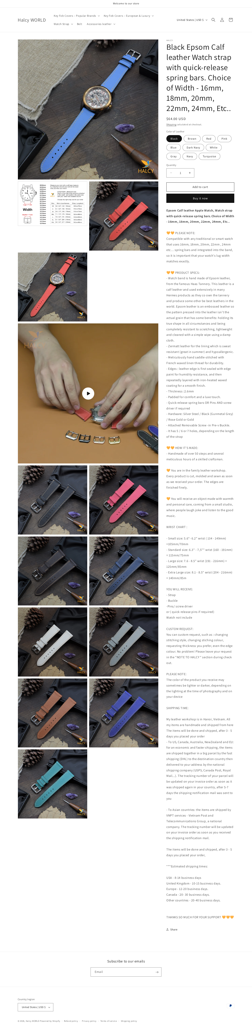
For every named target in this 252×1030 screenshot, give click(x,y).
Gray (173, 156)
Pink (224, 138)
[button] (76, 16)
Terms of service (108, 1021)
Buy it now (200, 198)
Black (174, 138)
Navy (190, 156)
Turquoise (209, 156)
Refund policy (71, 1021)
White (214, 147)
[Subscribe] (157, 972)
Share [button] (174, 929)
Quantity (171, 165)
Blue (173, 147)
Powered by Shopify (50, 1021)
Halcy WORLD (33, 1021)
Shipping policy (129, 1021)
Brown (192, 138)
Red (208, 138)
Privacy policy (89, 1021)
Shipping (171, 124)
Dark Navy (193, 147)
